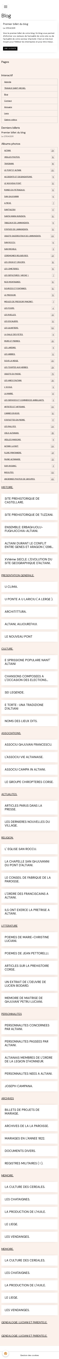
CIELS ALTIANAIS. (29, 433)
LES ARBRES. (29, 354)
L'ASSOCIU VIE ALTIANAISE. (24, 757)
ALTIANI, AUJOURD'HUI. (21, 624)
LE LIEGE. (11, 1224)
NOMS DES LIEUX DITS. (21, 721)
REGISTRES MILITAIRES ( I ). (24, 1163)
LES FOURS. (29, 308)
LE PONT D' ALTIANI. (29, 170)
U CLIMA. (11, 587)
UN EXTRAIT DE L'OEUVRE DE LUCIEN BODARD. (25, 984)
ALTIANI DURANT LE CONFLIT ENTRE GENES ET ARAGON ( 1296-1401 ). (29, 545)
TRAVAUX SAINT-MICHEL (15, 88)
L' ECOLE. (29, 387)
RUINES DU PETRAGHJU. (29, 190)
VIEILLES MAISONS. (29, 439)
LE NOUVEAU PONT (18, 637)
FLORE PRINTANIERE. (29, 452)
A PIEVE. (29, 203)
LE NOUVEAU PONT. (29, 183)
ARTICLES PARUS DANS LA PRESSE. (23, 807)
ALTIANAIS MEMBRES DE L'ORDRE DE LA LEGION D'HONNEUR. (29, 1059)
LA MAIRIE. (29, 393)
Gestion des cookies (29, 1355)
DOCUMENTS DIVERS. (20, 1151)
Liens (6, 113)
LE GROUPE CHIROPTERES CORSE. (29, 782)
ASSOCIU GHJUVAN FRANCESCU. (28, 745)
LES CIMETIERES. (29, 268)
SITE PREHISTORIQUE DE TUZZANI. (29, 515)
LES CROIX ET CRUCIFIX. (29, 262)
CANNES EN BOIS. (29, 413)
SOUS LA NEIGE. (29, 360)
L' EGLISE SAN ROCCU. (21, 849)
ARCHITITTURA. (15, 612)
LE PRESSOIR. (29, 295)
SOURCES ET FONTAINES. (29, 288)
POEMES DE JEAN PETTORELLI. (27, 953)
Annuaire (8, 107)
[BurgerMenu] (5, 6)
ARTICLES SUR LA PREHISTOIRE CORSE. (27, 967)
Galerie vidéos (10, 119)
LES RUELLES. (29, 314)
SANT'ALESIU (29, 209)
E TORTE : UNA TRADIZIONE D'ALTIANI (24, 707)
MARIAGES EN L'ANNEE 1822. (25, 1138)
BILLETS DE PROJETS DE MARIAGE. (22, 1111)
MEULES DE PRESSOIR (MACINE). (29, 301)
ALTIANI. (29, 150)
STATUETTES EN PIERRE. (29, 420)
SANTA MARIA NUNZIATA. (29, 216)
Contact (8, 101)
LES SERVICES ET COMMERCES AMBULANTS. (29, 400)
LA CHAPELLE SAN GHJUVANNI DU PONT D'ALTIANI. (27, 863)
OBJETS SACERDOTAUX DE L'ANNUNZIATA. (29, 236)
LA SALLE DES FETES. (29, 334)
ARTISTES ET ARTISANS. (29, 406)
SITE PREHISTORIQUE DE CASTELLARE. (22, 500)
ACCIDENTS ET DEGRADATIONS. (29, 176)
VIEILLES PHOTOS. (29, 157)
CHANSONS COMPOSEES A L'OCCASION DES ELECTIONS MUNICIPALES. (25, 678)
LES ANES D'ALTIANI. (29, 380)
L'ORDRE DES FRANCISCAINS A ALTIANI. (26, 895)
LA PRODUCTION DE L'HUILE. (25, 1212)
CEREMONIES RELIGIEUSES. (29, 255)
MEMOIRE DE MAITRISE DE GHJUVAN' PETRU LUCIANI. (24, 1000)
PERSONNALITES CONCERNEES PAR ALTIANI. (27, 1027)
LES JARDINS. (29, 347)
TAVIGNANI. (29, 163)
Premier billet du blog (15, 24)
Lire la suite (10, 48)
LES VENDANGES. (17, 1237)
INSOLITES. (29, 472)
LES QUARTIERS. (29, 328)
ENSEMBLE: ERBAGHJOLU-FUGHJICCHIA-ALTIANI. (24, 529)
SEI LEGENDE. (14, 692)
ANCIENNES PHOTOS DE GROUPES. (29, 479)
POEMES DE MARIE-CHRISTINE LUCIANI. (27, 939)
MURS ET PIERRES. (29, 341)
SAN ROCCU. (29, 242)
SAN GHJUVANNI (29, 196)
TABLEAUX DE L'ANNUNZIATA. (29, 222)
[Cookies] (5, 1353)
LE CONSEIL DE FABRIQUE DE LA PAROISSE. (28, 879)
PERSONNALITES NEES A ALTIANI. (28, 1074)
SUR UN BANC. (29, 466)
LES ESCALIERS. (29, 321)
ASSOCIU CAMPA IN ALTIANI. (25, 769)
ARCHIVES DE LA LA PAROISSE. (27, 1126)
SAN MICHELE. (29, 249)
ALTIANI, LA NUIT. (29, 446)
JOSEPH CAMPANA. (19, 1086)
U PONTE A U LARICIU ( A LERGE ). (29, 599)
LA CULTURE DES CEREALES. (25, 1187)
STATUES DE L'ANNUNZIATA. (29, 229)
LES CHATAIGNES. (17, 1199)
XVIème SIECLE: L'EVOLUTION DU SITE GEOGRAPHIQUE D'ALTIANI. (28, 561)
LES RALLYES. (29, 426)
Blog (6, 94)
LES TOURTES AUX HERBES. (29, 367)
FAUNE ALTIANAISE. (29, 459)
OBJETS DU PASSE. (29, 374)
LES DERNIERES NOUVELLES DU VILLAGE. (27, 823)
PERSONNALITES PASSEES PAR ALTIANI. (26, 1043)
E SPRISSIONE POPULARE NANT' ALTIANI (27, 662)
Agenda (7, 82)
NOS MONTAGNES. (29, 282)
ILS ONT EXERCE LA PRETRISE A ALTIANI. (27, 912)
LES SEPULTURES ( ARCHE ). (29, 275)
